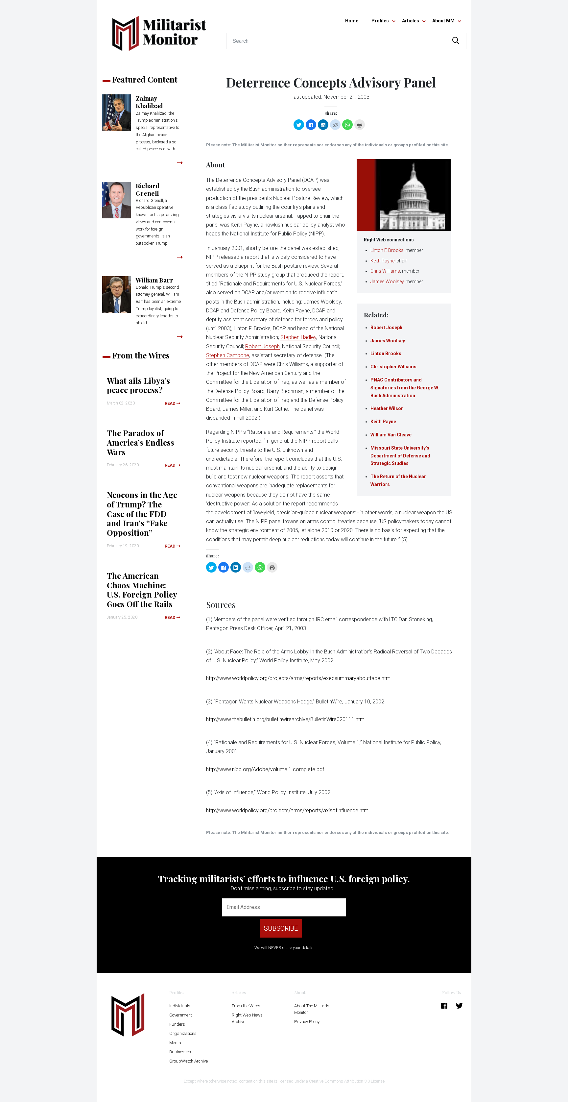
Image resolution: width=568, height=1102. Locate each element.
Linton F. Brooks (387, 250)
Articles (410, 20)
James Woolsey (387, 281)
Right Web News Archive (247, 1018)
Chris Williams (385, 271)
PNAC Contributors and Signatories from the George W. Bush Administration (404, 387)
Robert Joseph (386, 327)
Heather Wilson (387, 408)
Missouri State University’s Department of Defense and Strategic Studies (400, 455)
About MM (443, 20)
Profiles (380, 20)
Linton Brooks (385, 353)
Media (175, 1042)
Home (351, 20)
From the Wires (246, 1005)
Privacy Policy (307, 1021)
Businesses (180, 1051)
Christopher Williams (393, 366)
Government (180, 1015)
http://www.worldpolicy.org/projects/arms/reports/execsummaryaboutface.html (298, 678)
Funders (177, 1024)
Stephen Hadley (298, 337)
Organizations (183, 1033)
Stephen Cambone (227, 355)
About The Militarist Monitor (312, 1009)
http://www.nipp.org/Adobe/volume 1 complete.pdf (265, 769)
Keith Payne (382, 260)
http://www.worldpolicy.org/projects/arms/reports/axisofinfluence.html (287, 810)
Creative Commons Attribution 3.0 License (347, 1081)
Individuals (179, 1005)
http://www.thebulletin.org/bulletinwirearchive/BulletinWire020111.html (286, 719)
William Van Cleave (391, 434)
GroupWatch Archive (188, 1061)
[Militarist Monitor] (159, 29)
